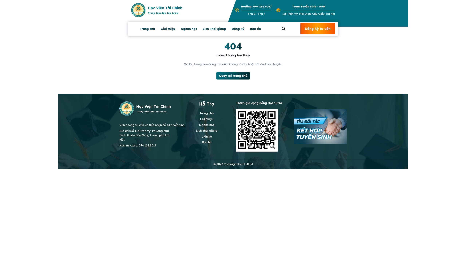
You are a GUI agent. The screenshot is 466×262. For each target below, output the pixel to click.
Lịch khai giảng (214, 29)
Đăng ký (238, 29)
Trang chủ (147, 29)
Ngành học (189, 29)
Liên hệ (207, 136)
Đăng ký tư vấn (318, 29)
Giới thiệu (168, 29)
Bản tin (255, 29)
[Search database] (283, 29)
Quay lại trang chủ (233, 76)
